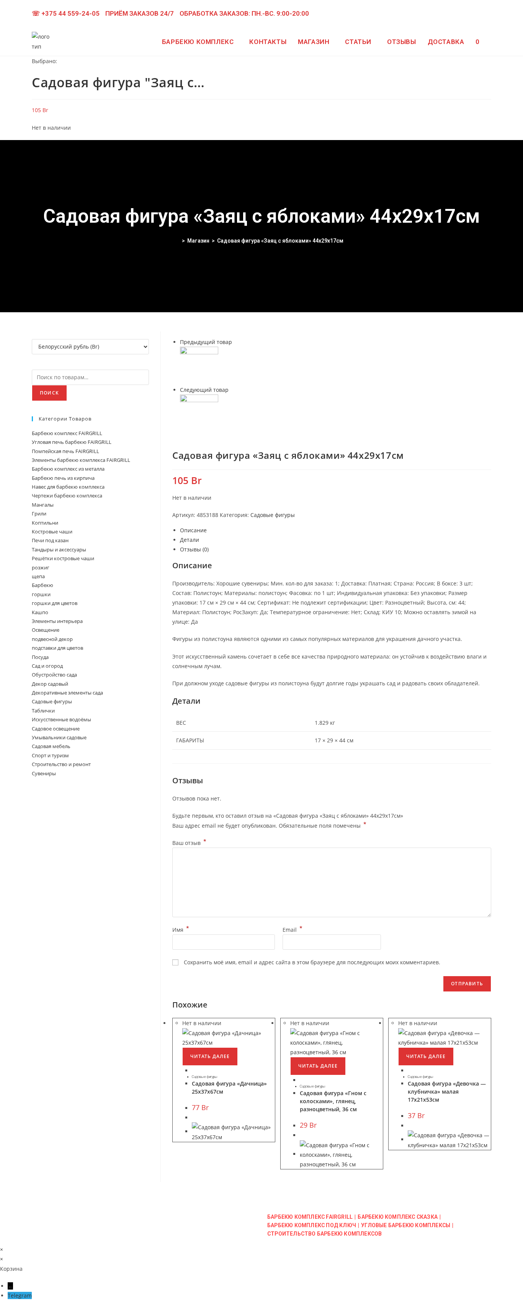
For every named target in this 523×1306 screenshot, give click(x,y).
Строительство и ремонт (61, 764)
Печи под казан (50, 540)
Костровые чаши (52, 531)
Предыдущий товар (206, 342)
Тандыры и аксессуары (59, 549)
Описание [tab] (193, 530)
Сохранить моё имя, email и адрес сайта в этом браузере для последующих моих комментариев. (312, 962)
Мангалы (43, 504)
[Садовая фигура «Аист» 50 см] (199, 365)
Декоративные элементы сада (67, 692)
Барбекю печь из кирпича (63, 477)
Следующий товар (204, 389)
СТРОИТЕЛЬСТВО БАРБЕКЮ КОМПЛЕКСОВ (324, 1234)
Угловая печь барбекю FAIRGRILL (71, 442)
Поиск (49, 393)
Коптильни (45, 522)
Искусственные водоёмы (61, 719)
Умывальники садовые (59, 737)
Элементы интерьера (57, 621)
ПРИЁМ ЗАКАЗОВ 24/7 (139, 13)
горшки (41, 594)
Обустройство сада (54, 674)
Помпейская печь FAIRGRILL (65, 451)
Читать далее (210, 1056)
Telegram (20, 1295)
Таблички (43, 710)
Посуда (40, 657)
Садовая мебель (51, 746)
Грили (39, 513)
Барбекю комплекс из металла (68, 468)
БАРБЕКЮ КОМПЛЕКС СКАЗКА (398, 1217)
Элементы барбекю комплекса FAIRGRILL (81, 460)
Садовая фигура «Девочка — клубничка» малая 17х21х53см (447, 1091)
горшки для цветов (54, 603)
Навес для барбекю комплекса (68, 486)
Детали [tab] (189, 539)
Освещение (45, 629)
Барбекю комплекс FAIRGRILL (67, 433)
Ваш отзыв (189, 842)
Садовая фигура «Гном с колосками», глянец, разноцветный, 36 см (333, 1101)
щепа (38, 576)
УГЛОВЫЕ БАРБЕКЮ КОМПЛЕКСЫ (405, 1225)
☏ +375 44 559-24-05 (66, 13)
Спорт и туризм (50, 755)
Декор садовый (50, 683)
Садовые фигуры (272, 514)
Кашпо (40, 612)
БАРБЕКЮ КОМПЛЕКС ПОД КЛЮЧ (311, 1225)
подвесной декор (52, 639)
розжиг (40, 567)
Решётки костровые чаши (63, 558)
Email (292, 929)
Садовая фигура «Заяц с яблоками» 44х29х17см (280, 241)
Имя (180, 929)
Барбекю (42, 585)
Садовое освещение (56, 728)
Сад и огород (47, 665)
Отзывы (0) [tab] (194, 549)
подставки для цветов (57, 647)
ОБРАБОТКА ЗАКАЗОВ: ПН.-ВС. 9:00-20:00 (244, 13)
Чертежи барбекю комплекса (67, 495)
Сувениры (44, 773)
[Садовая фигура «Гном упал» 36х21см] (199, 413)
